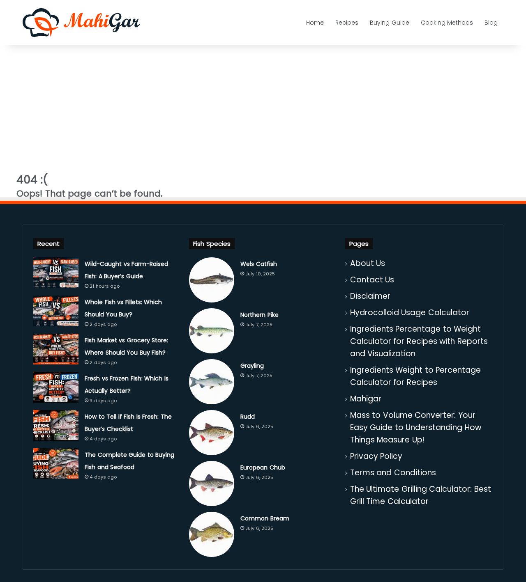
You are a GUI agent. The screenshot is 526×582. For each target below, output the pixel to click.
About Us (367, 263)
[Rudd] (211, 432)
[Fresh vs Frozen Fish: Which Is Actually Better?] (55, 387)
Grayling (252, 366)
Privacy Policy (376, 456)
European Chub (262, 467)
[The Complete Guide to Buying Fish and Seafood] (55, 463)
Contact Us (372, 279)
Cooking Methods (447, 22)
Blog (491, 22)
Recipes (346, 22)
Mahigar (365, 398)
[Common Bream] (211, 534)
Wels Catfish (258, 264)
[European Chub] (211, 483)
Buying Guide (389, 22)
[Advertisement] (263, 104)
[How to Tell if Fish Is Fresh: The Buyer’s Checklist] (55, 425)
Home (315, 22)
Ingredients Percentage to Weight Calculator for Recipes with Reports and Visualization (419, 341)
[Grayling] (211, 381)
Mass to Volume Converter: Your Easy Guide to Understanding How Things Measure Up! (415, 427)
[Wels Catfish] (211, 279)
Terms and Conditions (393, 472)
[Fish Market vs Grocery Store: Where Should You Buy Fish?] (55, 349)
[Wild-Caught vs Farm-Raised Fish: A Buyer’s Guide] (55, 272)
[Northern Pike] (211, 330)
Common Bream (264, 518)
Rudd (247, 416)
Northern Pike (259, 315)
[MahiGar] (81, 22)
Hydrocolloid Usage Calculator (409, 312)
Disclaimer (370, 296)
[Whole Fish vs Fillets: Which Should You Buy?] (55, 311)
